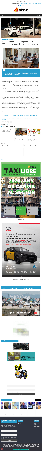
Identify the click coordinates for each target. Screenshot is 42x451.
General (4, 39)
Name (8, 383)
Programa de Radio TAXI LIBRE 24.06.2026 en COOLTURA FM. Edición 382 (17, 412)
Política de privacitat (25, 449)
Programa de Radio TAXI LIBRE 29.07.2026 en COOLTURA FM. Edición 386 (25, 412)
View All (38, 399)
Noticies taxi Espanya (9, 39)
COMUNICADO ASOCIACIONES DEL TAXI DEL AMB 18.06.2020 (34, 137)
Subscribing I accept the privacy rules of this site (17, 392)
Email (8, 387)
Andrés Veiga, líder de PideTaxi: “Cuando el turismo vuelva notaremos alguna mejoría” (20, 118)
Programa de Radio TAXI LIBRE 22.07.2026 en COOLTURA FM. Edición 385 (33, 412)
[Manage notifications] (2, 449)
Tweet (7, 124)
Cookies (19, 426)
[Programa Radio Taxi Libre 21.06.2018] (21, 128)
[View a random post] (39, 15)
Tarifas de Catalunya (6, 129)
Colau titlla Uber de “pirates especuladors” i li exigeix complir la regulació (20, 115)
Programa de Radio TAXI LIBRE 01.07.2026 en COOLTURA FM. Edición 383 (9, 412)
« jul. (2, 159)
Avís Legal (19, 423)
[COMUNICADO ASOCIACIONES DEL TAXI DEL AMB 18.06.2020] (34, 128)
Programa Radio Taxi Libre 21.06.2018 (20, 136)
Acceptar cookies (17, 449)
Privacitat (19, 425)
